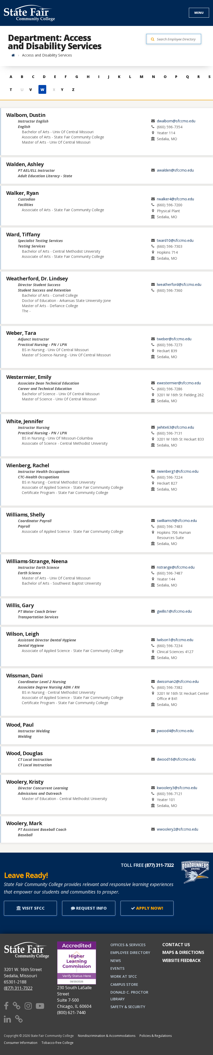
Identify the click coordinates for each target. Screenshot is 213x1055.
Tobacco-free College (58, 1042)
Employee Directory (130, 952)
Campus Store (124, 984)
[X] (17, 1005)
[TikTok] (19, 1018)
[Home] (13, 55)
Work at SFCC (123, 976)
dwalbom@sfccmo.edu (176, 120)
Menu (199, 13)
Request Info (91, 908)
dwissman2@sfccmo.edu (178, 681)
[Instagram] (28, 1005)
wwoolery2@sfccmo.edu (177, 829)
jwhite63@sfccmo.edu (175, 427)
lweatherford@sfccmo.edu (179, 284)
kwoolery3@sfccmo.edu (177, 787)
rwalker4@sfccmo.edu (175, 198)
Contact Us (176, 944)
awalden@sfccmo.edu (175, 170)
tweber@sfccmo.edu (174, 338)
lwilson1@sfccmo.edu (175, 639)
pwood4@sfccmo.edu (175, 730)
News (115, 960)
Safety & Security (127, 1006)
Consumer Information (20, 1042)
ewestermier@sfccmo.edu (179, 382)
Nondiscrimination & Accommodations (106, 1035)
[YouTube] (40, 1005)
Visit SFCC (33, 908)
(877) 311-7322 (18, 988)
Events (117, 968)
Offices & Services (127, 944)
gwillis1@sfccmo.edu (174, 611)
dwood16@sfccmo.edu (176, 759)
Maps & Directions (183, 952)
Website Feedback (181, 960)
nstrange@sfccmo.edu (176, 567)
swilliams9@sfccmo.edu (177, 520)
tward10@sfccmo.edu (175, 240)
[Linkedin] (7, 1018)
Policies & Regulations (155, 1035)
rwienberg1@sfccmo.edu (177, 471)
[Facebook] (6, 1005)
